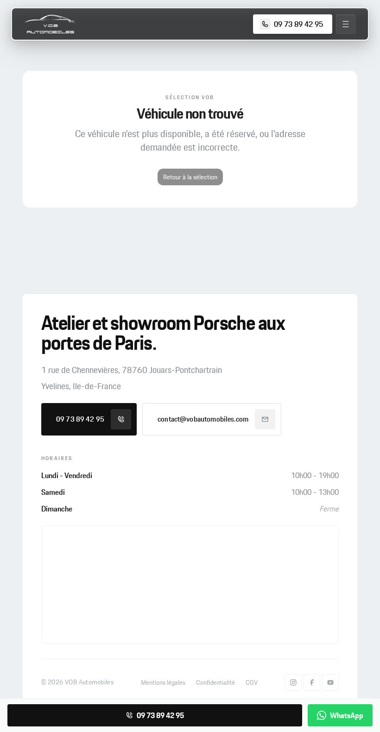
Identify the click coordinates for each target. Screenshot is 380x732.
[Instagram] (293, 682)
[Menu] (345, 24)
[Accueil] (50, 24)
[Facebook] (312, 682)
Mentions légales (163, 682)
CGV (252, 682)
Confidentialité (215, 682)
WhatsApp (346, 715)
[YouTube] (330, 682)
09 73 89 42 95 (80, 419)
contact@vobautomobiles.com (203, 419)
